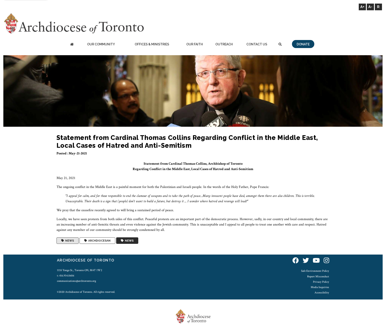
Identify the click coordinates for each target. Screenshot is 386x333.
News (69, 240)
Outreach (224, 44)
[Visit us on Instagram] (326, 261)
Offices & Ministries (152, 44)
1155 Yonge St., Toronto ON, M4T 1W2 (79, 270)
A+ (362, 7)
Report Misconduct (318, 276)
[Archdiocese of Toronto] (73, 23)
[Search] (280, 44)
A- (370, 7)
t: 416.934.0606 (65, 275)
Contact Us (256, 44)
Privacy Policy (321, 282)
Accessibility (322, 292)
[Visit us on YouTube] (316, 261)
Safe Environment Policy (315, 271)
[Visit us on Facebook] (295, 261)
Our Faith (194, 44)
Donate (303, 44)
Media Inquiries (320, 287)
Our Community (101, 44)
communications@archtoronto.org (76, 281)
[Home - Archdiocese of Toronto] (72, 44)
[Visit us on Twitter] (306, 261)
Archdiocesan (99, 240)
